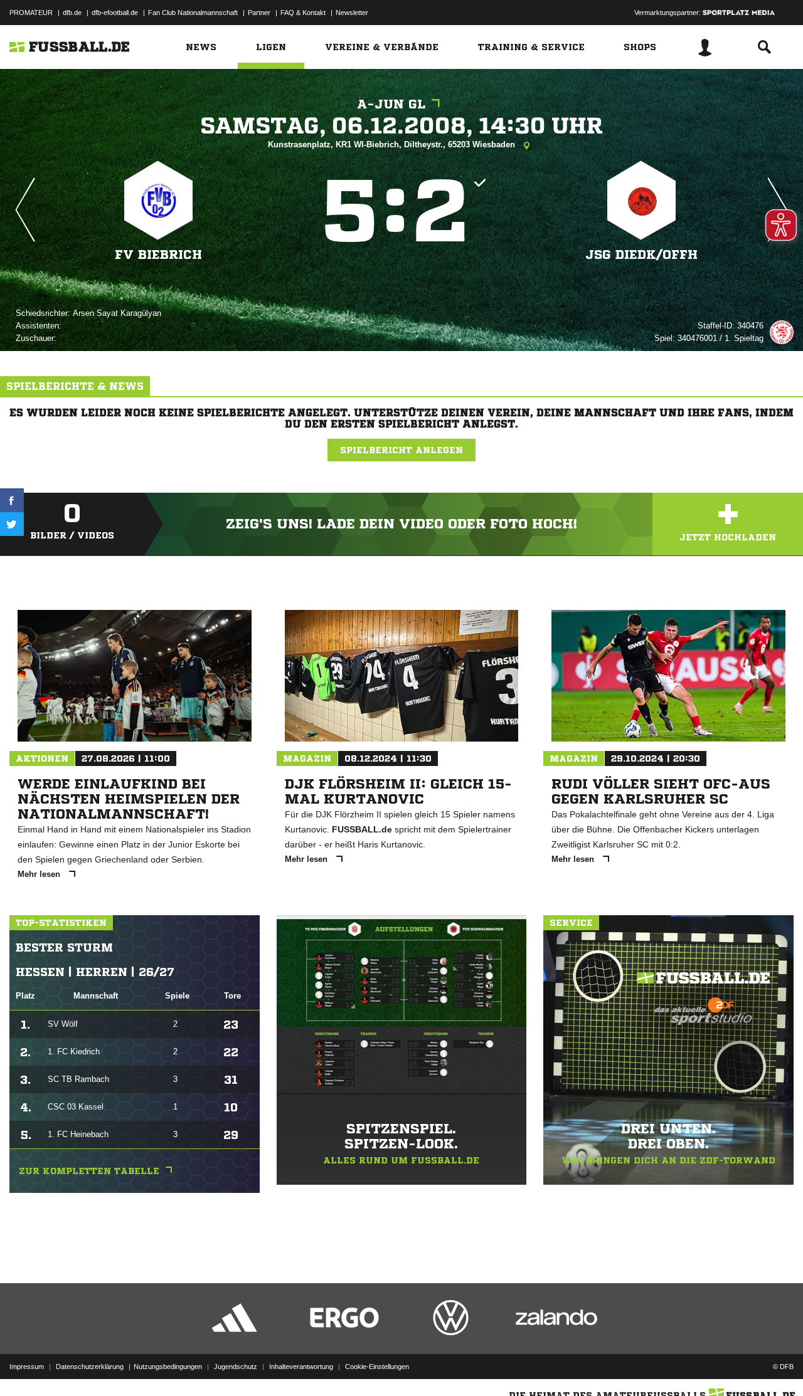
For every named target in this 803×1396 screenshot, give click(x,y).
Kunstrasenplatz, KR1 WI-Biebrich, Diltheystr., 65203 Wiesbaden (393, 144)
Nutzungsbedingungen (168, 1366)
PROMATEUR (31, 12)
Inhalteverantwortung (301, 1366)
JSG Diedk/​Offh (641, 254)
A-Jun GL (391, 104)
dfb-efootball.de (115, 12)
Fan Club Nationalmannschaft (193, 12)
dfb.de (72, 12)
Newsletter (352, 12)
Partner (259, 12)
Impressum (26, 1366)
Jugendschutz (235, 1366)
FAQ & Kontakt (303, 12)
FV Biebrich (158, 254)
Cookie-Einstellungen (377, 1366)
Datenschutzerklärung (90, 1366)
